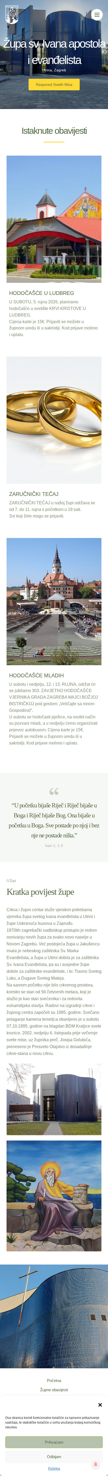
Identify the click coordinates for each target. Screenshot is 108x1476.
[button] (100, 1405)
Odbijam (54, 1456)
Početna (54, 1468)
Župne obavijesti (54, 1390)
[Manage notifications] (95, 1464)
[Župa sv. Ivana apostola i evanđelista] (9, 1405)
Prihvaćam (54, 1442)
